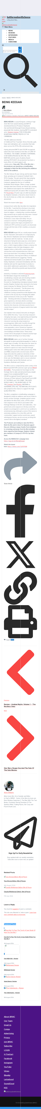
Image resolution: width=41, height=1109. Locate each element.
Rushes (19, 384)
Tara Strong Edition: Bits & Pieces (15, 881)
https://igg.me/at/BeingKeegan (14, 441)
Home (4, 97)
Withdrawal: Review (9, 970)
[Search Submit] (20, 50)
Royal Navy (10, 193)
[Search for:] (12, 51)
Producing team (29, 273)
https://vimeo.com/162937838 (17, 446)
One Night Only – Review (11, 958)
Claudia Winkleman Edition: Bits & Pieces (17, 891)
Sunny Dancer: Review (10, 981)
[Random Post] (3, 45)
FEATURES (12, 37)
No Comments (6, 112)
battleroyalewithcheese (18, 17)
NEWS (10, 31)
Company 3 (10, 384)
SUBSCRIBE (12, 42)
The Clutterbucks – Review (12, 992)
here (21, 202)
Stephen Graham (13, 132)
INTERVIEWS (13, 35)
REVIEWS (11, 33)
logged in (15, 909)
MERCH (11, 40)
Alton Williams (7, 110)
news (12, 640)
